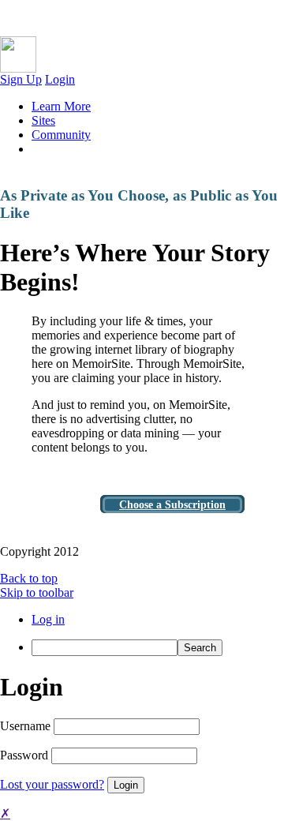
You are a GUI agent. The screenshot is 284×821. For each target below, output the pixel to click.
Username (25, 726)
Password (24, 755)
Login (60, 79)
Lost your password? (52, 784)
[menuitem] (158, 647)
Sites (43, 120)
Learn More (61, 106)
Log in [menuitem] (48, 619)
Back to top (29, 578)
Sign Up (21, 79)
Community (61, 134)
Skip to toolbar (36, 592)
